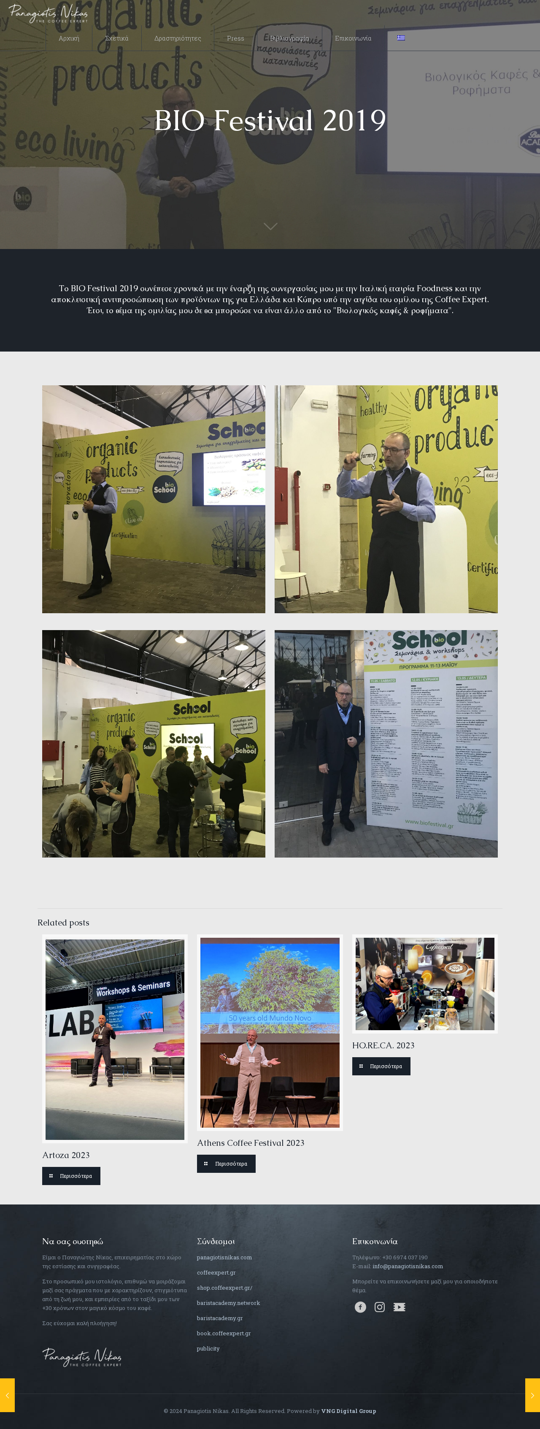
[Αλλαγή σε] (401, 38)
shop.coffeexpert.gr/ (224, 1287)
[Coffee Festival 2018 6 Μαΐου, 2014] (7, 1395)
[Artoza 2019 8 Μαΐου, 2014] (532, 1395)
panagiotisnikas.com (224, 1257)
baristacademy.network (228, 1303)
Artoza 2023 (66, 1155)
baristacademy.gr (220, 1318)
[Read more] (71, 1176)
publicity (208, 1348)
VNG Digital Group (348, 1411)
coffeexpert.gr (216, 1272)
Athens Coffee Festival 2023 (251, 1142)
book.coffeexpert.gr (224, 1333)
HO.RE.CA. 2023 (383, 1045)
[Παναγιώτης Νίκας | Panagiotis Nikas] (48, 12)
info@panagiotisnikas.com (408, 1266)
